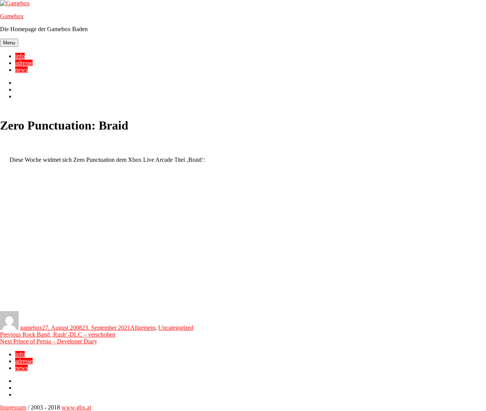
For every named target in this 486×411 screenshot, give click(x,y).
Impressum (13, 407)
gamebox (31, 327)
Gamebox (12, 16)
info (20, 56)
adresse (24, 63)
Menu (9, 43)
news (21, 69)
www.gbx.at (76, 407)
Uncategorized (175, 327)
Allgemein (142, 327)
